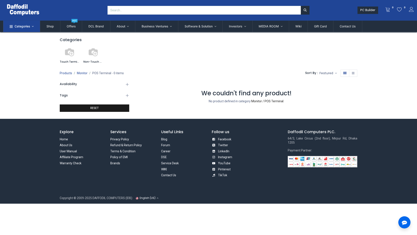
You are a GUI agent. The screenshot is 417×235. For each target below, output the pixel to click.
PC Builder (367, 10)
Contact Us (168, 175)
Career (165, 151)
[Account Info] (411, 10)
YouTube (224, 163)
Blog (164, 139)
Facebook (224, 139)
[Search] (305, 10)
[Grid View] (345, 73)
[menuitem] (50, 26)
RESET (94, 108)
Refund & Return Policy (126, 145)
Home (64, 139)
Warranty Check (70, 163)
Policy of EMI (119, 157)
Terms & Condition (123, 151)
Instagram (225, 157)
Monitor (82, 73)
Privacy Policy (119, 139)
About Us (66, 145)
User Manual (68, 151)
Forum (165, 145)
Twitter (223, 145)
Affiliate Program (71, 157)
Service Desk (170, 163)
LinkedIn (223, 151)
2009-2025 (84, 198)
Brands (115, 163)
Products (66, 73)
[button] (328, 73)
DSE (164, 157)
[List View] (353, 73)
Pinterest (224, 169)
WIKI (164, 169)
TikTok (222, 175)
